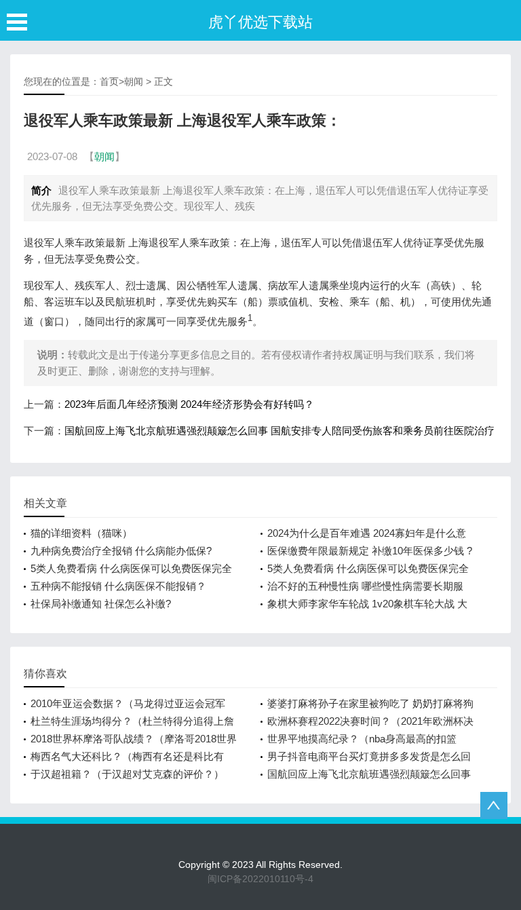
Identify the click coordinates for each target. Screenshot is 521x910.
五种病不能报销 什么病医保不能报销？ (118, 586)
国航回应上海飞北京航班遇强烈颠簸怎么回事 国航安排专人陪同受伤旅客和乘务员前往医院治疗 (279, 430)
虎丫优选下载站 (260, 22)
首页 (109, 81)
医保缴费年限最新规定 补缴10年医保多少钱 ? (369, 550)
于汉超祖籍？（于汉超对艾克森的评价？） (127, 774)
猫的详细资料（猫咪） (81, 533)
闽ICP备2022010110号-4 (260, 878)
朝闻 (133, 81)
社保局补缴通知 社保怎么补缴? (101, 603)
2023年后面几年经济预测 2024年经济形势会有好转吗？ (189, 404)
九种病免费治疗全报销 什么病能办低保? (121, 550)
